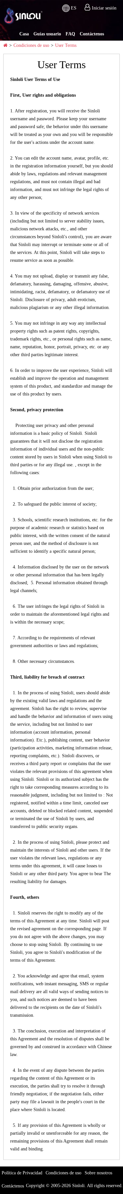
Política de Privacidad (22, 1172)
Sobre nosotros (98, 1172)
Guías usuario (47, 33)
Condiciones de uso (31, 45)
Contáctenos (92, 33)
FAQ (70, 33)
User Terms (65, 45)
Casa (24, 33)
